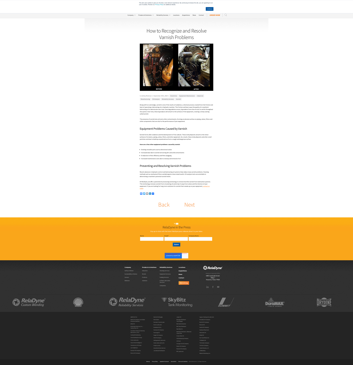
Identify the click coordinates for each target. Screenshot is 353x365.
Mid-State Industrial (181, 324)
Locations (176, 15)
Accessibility (173, 361)
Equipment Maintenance (187, 96)
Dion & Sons (156, 319)
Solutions (144, 280)
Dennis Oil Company (135, 353)
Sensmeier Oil (202, 332)
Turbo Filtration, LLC (204, 348)
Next (189, 204)
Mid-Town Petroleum (181, 326)
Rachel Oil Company (204, 322)
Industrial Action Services (159, 348)
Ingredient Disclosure (164, 361)
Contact (201, 15)
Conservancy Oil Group (136, 345)
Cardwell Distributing (135, 335)
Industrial (200, 96)
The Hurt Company (203, 345)
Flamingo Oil (157, 332)
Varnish (178, 99)
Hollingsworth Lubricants (159, 340)
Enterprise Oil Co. (157, 327)
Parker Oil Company (181, 346)
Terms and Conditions (183, 361)
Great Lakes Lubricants (159, 343)
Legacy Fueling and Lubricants (206, 317)
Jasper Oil (178, 317)
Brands (144, 274)
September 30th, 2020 (161, 96)
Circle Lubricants (134, 340)
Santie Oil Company (204, 327)
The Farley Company (204, 343)
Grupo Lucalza (157, 345)
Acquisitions (186, 15)
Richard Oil (202, 324)
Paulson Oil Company (181, 348)
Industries (145, 270)
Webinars (127, 280)
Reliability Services (162, 15)
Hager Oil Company (158, 335)
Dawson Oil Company (136, 350)
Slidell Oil (201, 335)
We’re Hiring (184, 283)
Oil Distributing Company (182, 338)
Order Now (215, 15)
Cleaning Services (165, 270)
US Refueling (202, 350)
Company (130, 15)
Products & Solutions (145, 15)
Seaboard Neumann (204, 330)
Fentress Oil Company (159, 330)
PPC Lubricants (179, 351)
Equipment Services (165, 274)
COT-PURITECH (134, 348)
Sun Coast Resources (204, 337)
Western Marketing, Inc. (204, 353)
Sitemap (148, 361)
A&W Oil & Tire (134, 317)
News (194, 15)
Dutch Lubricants (158, 324)
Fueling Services (164, 277)
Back (164, 204)
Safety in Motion (129, 270)
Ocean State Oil (180, 336)
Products (144, 277)
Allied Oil (133, 324)
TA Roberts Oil (202, 340)
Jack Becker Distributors (159, 350)
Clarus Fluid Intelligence (136, 342)
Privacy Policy (159, 4)
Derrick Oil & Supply (158, 317)
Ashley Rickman (146, 96)
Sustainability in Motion (131, 274)
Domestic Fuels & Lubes (159, 322)
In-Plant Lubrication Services (165, 281)
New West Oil (179, 329)
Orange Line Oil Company (182, 343)
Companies (163, 285)
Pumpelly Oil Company (204, 319)
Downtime (173, 96)
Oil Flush (178, 341)
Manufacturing (145, 99)
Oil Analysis (156, 99)
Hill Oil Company (157, 337)
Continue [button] (209, 9)
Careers (127, 277)
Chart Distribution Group (136, 337)
